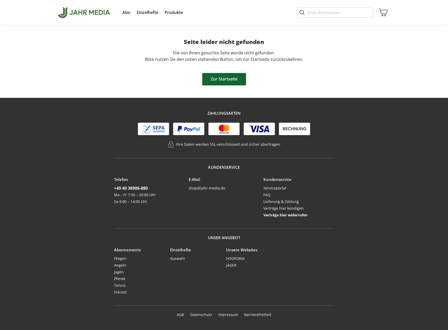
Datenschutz (201, 314)
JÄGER (231, 265)
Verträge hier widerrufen (285, 214)
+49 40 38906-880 (131, 188)
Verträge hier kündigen (283, 208)
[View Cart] (382, 12)
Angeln (120, 265)
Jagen (119, 271)
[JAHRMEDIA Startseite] (84, 12)
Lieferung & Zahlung (281, 201)
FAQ (266, 194)
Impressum (228, 314)
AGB (180, 314)
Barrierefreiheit (257, 314)
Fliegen (120, 258)
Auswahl (177, 258)
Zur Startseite (224, 79)
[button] (126, 12)
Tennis (120, 285)
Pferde (119, 278)
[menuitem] (126, 12)
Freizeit (120, 292)
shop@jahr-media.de (207, 188)
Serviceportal (274, 188)
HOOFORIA (235, 258)
